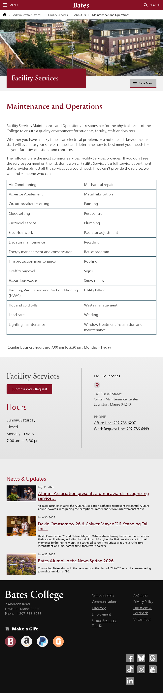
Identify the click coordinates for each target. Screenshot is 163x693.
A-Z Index (140, 595)
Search (155, 5)
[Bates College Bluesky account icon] (141, 658)
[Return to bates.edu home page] (6, 14)
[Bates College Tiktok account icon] (130, 669)
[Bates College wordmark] (81, 5)
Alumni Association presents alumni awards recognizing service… (93, 496)
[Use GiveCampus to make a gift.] (58, 641)
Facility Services (58, 14)
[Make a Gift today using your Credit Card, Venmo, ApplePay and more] (10, 641)
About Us (80, 14)
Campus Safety (103, 595)
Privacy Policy (143, 602)
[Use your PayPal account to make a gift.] (42, 641)
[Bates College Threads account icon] (153, 658)
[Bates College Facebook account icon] (130, 658)
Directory (99, 608)
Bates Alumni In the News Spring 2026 (76, 560)
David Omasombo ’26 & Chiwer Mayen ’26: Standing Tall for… (93, 526)
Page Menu (146, 83)
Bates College (34, 594)
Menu (14, 5)
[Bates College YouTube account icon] (153, 669)
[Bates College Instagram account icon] (141, 669)
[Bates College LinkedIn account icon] (130, 681)
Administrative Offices (27, 14)
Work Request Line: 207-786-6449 (121, 429)
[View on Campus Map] (97, 385)
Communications (104, 602)
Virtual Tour (142, 619)
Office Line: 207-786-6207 (115, 423)
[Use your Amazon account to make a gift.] (26, 641)
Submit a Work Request (29, 389)
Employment (101, 614)
